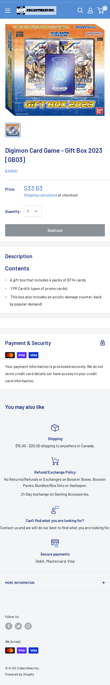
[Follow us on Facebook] (8, 626)
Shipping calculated (40, 195)
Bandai (11, 171)
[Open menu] (7, 11)
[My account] (90, 10)
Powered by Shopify (19, 674)
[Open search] (80, 10)
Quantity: (13, 211)
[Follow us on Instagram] (28, 626)
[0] (100, 10)
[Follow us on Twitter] (18, 626)
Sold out (55, 230)
